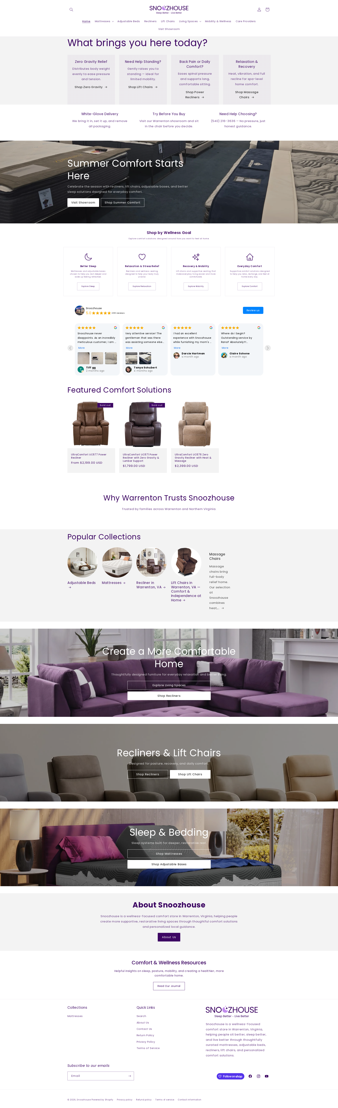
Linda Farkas (191, 353)
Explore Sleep (88, 286)
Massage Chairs (217, 556)
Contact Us (144, 1029)
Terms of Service (148, 1048)
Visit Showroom (83, 203)
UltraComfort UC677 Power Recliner (89, 456)
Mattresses (111, 583)
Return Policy (145, 1035)
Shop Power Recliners (194, 94)
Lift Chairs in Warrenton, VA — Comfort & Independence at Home (186, 591)
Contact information (189, 1099)
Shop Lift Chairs (140, 87)
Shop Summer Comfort (122, 203)
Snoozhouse (94, 308)
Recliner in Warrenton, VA (149, 585)
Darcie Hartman (97, 353)
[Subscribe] (130, 1076)
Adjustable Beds (81, 583)
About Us (169, 937)
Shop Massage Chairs (247, 94)
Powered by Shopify (102, 1099)
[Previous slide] (70, 348)
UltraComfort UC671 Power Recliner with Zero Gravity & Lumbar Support (141, 457)
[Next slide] (268, 348)
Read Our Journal (169, 986)
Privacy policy (124, 1099)
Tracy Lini (236, 353)
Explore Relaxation (142, 286)
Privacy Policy (146, 1042)
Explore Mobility (196, 286)
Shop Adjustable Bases (168, 864)
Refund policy (144, 1099)
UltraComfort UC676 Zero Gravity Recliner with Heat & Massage (193, 457)
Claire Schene (144, 353)
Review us (253, 310)
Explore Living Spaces (169, 685)
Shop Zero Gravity (89, 87)
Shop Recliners (169, 696)
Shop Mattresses (169, 854)
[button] (71, 9)
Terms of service (164, 1099)
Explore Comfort (250, 286)
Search (141, 1016)
